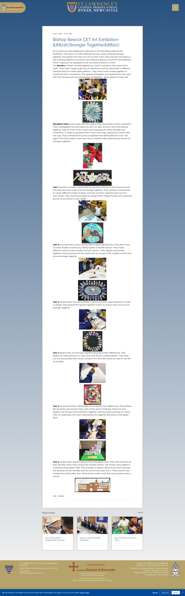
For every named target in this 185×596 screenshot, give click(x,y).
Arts (54, 496)
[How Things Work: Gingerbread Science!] (57, 525)
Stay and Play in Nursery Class (125, 539)
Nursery (61, 496)
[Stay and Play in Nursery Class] (127, 525)
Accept (175, 592)
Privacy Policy (84, 592)
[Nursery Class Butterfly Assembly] (92, 525)
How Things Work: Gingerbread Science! (55, 539)
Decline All (165, 592)
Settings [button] (155, 592)
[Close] (182, 592)
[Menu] (175, 7)
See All (140, 513)
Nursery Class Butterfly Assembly (90, 539)
